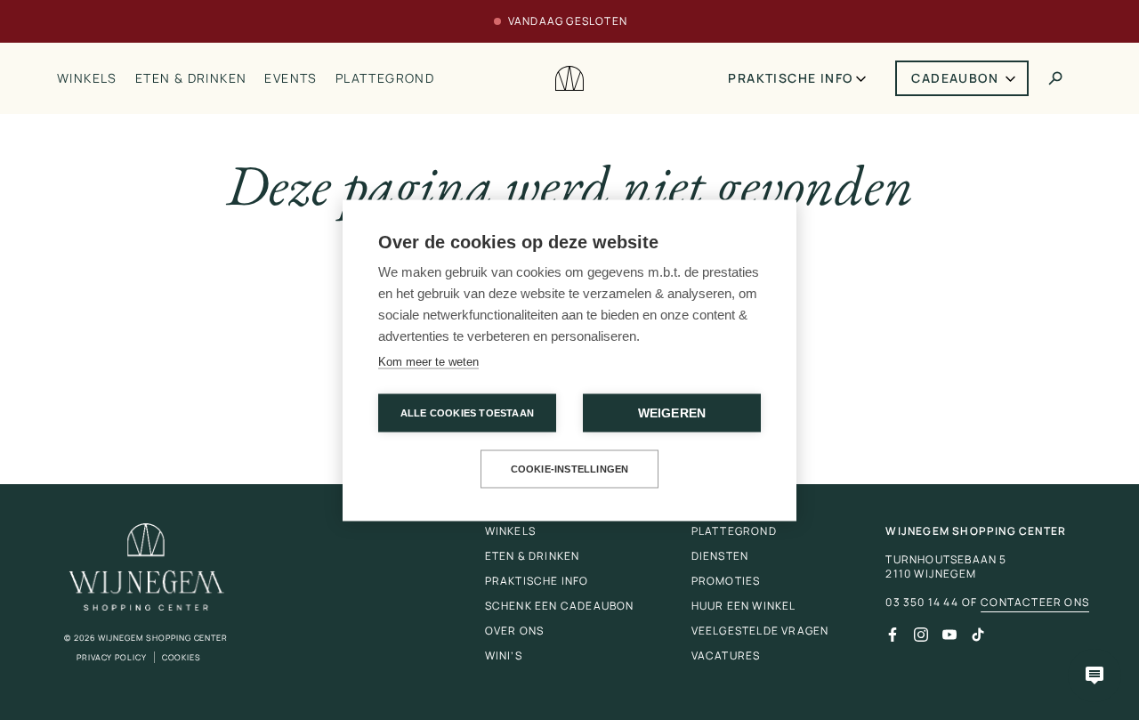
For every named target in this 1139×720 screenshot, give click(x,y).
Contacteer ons (1035, 602)
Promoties (726, 580)
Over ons (515, 630)
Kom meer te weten (428, 361)
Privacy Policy (112, 657)
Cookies (181, 657)
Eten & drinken (191, 77)
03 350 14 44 (921, 602)
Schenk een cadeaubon (559, 605)
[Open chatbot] (1094, 675)
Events (290, 77)
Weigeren (672, 412)
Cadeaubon (954, 77)
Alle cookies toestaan (467, 412)
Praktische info (790, 77)
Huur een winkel (743, 605)
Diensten (720, 555)
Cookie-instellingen (570, 468)
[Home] (569, 79)
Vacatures (726, 655)
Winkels (87, 77)
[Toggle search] (1055, 78)
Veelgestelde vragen (760, 630)
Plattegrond (384, 77)
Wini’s (503, 655)
